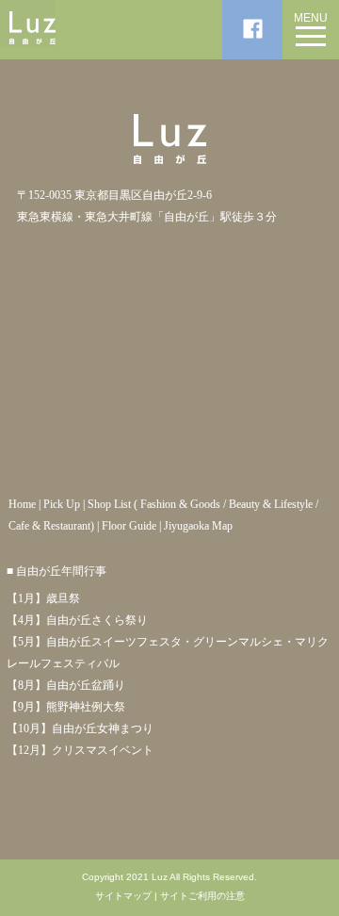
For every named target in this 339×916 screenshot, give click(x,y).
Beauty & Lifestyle (271, 504)
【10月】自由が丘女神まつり (80, 728)
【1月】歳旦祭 (43, 598)
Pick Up (61, 504)
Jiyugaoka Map (198, 525)
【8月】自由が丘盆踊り (66, 685)
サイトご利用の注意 (202, 896)
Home (22, 504)
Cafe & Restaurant (49, 525)
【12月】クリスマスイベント (80, 750)
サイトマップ (123, 896)
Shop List (109, 504)
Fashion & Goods (180, 504)
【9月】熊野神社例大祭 (66, 706)
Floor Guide (129, 525)
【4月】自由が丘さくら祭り (77, 620)
